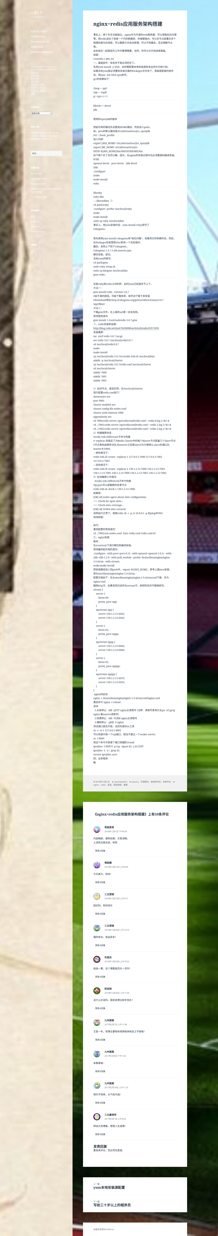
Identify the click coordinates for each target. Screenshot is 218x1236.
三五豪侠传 (110, 1114)
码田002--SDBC (38, 84)
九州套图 (109, 1020)
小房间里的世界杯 (39, 178)
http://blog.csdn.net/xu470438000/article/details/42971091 (126, 328)
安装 (109, 784)
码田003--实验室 (38, 87)
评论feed (35, 226)
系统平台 (167, 781)
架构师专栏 (156, 781)
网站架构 (118, 784)
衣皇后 (108, 957)
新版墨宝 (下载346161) (41, 139)
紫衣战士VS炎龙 (38, 183)
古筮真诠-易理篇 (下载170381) (45, 136)
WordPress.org (38, 231)
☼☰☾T (36, 12)
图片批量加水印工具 (40, 41)
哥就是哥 (109, 827)
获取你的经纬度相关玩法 (42, 52)
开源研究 (145, 781)
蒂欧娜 (108, 862)
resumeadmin (120, 781)
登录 (33, 216)
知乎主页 (35, 78)
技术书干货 (36, 173)
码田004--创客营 (38, 90)
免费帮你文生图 (38, 36)
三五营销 (109, 894)
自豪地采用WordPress (103, 1229)
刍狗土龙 (35, 72)
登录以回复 (100, 850)
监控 (33, 250)
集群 (126, 784)
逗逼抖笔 (35, 75)
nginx (96, 784)
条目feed (35, 221)
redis (103, 784)
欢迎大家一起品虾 (39, 31)
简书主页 (35, 81)
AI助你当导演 (37, 47)
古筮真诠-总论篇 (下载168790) (45, 133)
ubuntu (135, 781)
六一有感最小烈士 (39, 197)
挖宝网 (108, 988)
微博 (33, 93)
